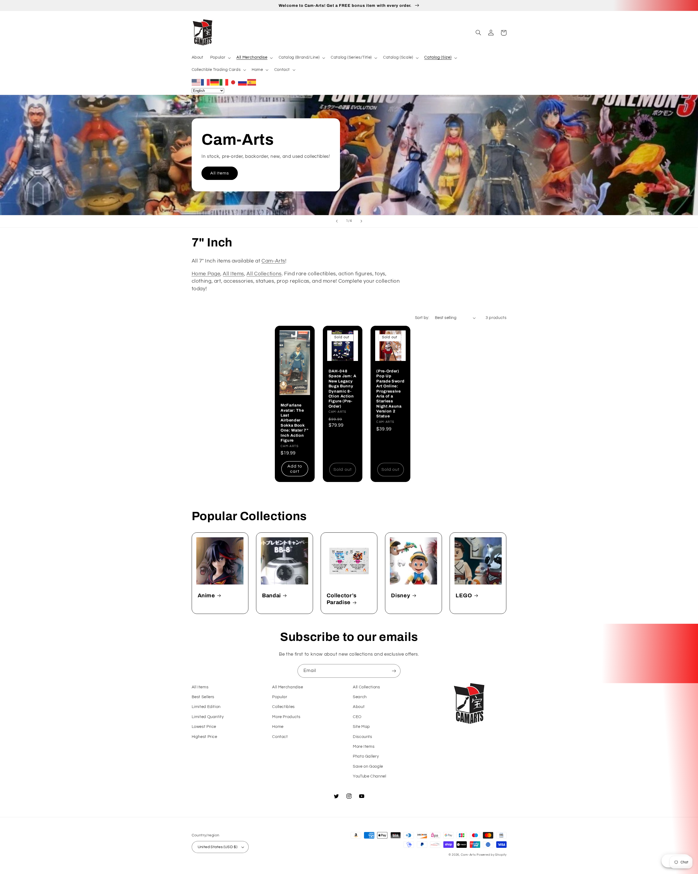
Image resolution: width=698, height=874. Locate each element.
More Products (286, 717)
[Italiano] (224, 82)
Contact (280, 737)
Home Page (206, 273)
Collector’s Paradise (342, 599)
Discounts (362, 737)
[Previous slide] (337, 221)
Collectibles (283, 707)
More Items (363, 747)
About (359, 707)
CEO (357, 717)
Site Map (361, 727)
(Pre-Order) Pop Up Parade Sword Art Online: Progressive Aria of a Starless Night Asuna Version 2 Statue (390, 393)
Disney (400, 595)
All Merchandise (287, 687)
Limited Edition (206, 707)
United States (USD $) (217, 847)
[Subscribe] (394, 670)
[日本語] (233, 82)
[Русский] (242, 82)
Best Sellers (203, 697)
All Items (219, 173)
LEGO (464, 595)
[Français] (205, 82)
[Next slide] (361, 221)
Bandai (271, 595)
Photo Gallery (366, 756)
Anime (206, 595)
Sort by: (422, 318)
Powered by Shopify (491, 854)
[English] (196, 82)
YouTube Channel (369, 776)
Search (360, 697)
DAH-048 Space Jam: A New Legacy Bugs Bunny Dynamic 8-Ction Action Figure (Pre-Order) (342, 388)
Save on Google (368, 766)
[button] (220, 58)
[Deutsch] (214, 82)
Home (278, 727)
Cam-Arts (273, 261)
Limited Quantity (208, 717)
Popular (279, 697)
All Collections (263, 273)
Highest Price (204, 737)
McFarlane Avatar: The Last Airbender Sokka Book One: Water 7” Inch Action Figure (295, 422)
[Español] (252, 82)
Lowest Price (204, 727)
